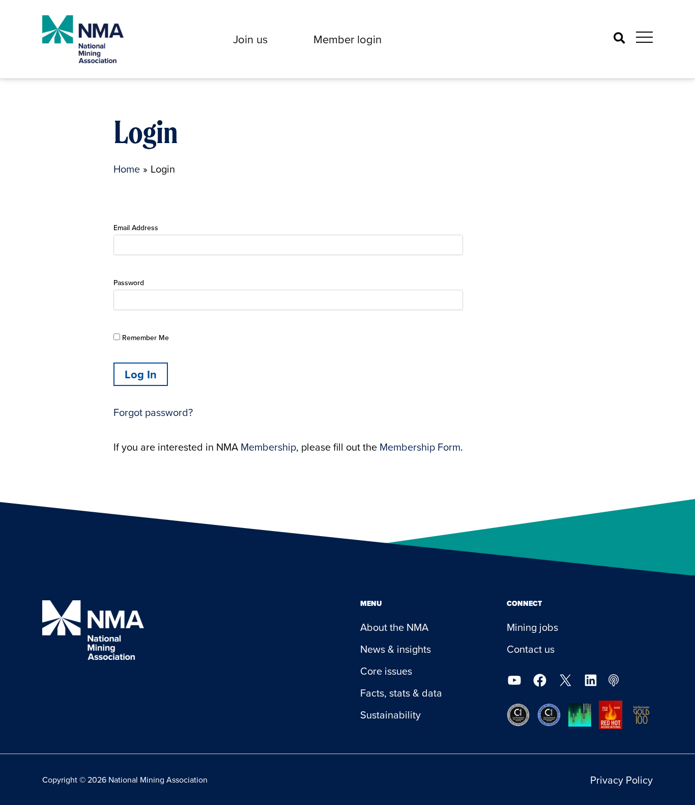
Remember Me (144, 337)
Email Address (135, 228)
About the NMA (394, 627)
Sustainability (390, 714)
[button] (250, 39)
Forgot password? (153, 412)
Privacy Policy (621, 779)
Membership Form (420, 446)
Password (128, 282)
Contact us (531, 649)
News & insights (395, 649)
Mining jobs (532, 627)
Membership (268, 446)
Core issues (386, 670)
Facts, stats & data (401, 692)
